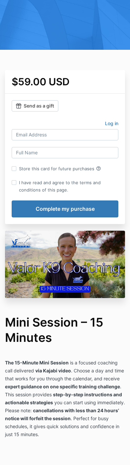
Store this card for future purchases (60, 168)
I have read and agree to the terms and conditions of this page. (60, 186)
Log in (111, 123)
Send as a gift (39, 106)
